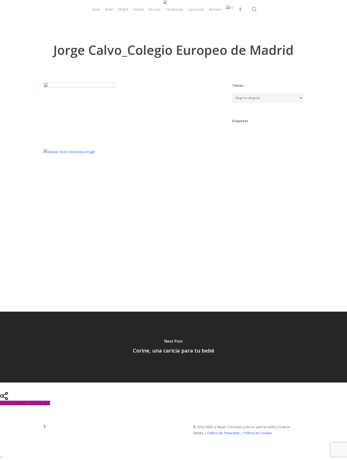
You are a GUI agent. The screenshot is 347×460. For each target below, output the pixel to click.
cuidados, (242, 174)
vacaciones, (243, 283)
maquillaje (264, 233)
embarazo (242, 194)
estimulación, (244, 204)
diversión (261, 184)
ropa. (290, 253)
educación (284, 184)
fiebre (239, 213)
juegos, (281, 223)
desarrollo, (266, 174)
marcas (286, 233)
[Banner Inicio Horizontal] (69, 152)
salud (238, 263)
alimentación (244, 134)
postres (272, 253)
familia (268, 204)
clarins (239, 164)
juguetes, (241, 233)
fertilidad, (289, 204)
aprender (269, 134)
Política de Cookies (257, 433)
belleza (258, 154)
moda (238, 243)
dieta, (287, 174)
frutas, (257, 213)
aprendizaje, (243, 144)
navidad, (278, 243)
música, (257, 243)
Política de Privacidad (223, 433)
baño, (266, 144)
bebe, (283, 144)
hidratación (279, 213)
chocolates (280, 154)
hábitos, (261, 223)
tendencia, (242, 273)
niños (238, 253)
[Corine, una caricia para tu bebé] (173, 347)
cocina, (258, 164)
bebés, (239, 154)
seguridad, (259, 263)
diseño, (240, 184)
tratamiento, (269, 273)
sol (277, 263)
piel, (254, 253)
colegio (278, 164)
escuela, (264, 194)
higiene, (240, 223)
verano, (266, 283)
